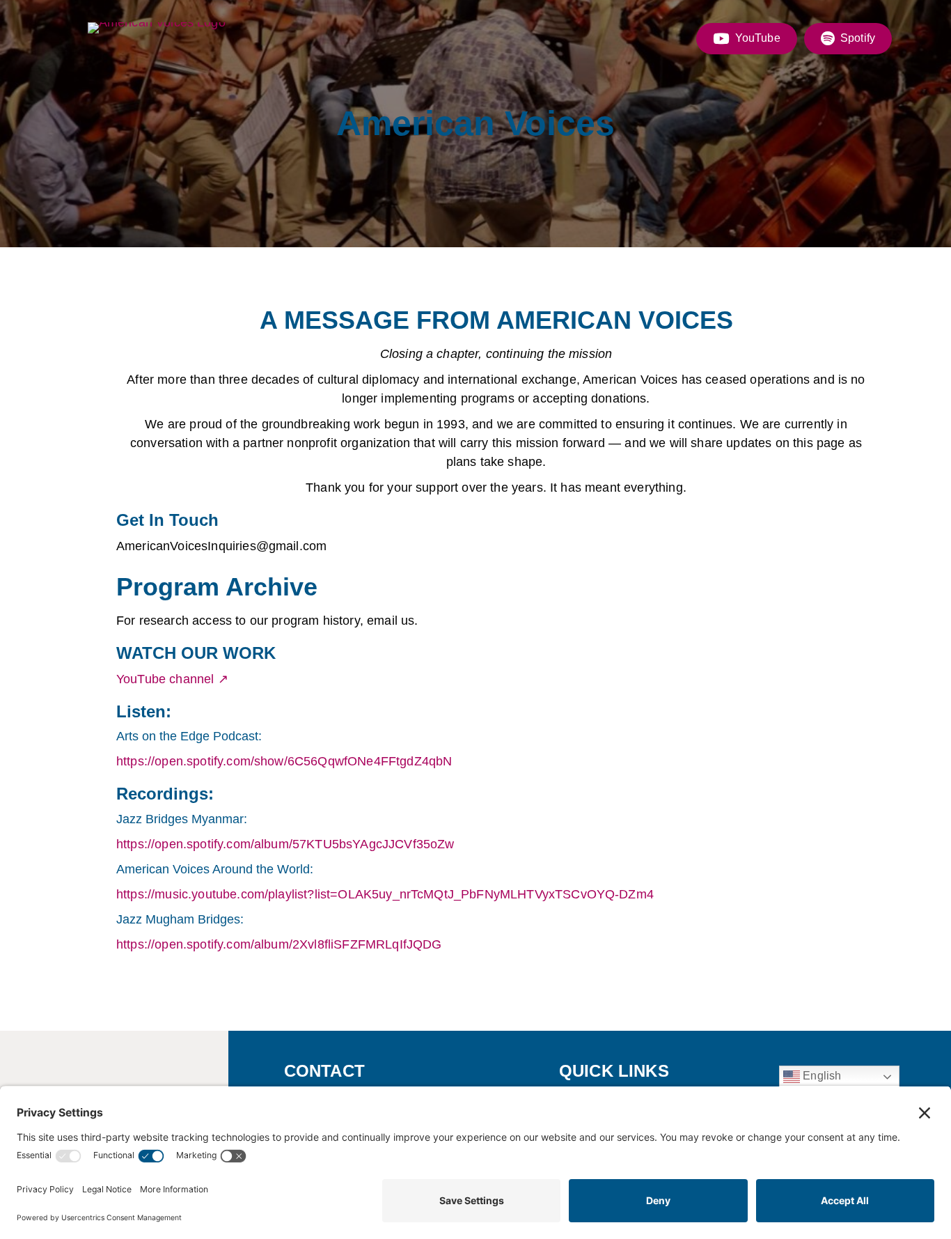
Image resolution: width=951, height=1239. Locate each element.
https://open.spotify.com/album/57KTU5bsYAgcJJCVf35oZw (285, 844)
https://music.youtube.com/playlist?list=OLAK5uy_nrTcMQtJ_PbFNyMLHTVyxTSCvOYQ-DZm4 (385, 894)
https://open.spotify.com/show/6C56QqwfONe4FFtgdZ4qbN (284, 761)
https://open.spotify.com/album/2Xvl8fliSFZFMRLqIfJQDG (278, 944)
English (820, 1076)
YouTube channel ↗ (172, 679)
